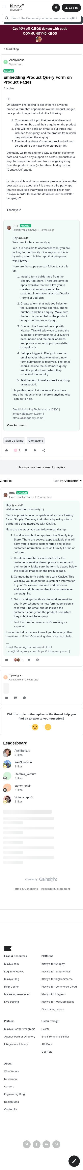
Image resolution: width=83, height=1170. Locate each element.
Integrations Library (16, 1044)
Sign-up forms (14, 440)
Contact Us (11, 1109)
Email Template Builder (55, 1036)
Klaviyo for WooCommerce (58, 1001)
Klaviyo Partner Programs (19, 1028)
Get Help (47, 1051)
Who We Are (12, 1071)
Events (46, 1028)
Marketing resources (17, 994)
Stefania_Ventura (25, 774)
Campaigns (35, 440)
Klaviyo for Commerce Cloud (59, 986)
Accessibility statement (55, 888)
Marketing (12, 49)
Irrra (15, 225)
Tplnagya (15, 675)
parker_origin (23, 785)
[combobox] (41, 18)
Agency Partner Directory (19, 1036)
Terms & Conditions (25, 888)
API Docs (47, 1044)
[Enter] (6, 18)
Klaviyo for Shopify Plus (56, 971)
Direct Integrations (53, 1009)
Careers (9, 1086)
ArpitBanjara (22, 750)
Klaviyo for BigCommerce (57, 979)
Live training (11, 1001)
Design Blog (11, 1101)
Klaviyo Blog (11, 979)
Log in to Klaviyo (14, 971)
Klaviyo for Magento (54, 994)
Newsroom (11, 1079)
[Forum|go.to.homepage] (17, 7)
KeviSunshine (23, 762)
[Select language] (56, 8)
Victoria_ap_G (24, 797)
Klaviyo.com (11, 963)
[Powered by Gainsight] (41, 880)
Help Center (11, 986)
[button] (4, 8)
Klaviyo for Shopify (53, 963)
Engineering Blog (14, 1094)
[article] (41, 577)
